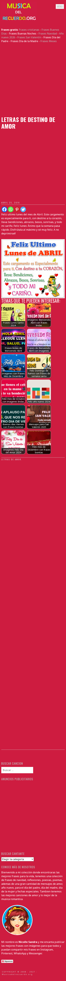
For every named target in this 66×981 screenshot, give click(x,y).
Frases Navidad (47, 33)
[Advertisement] (33, 79)
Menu (60, 6)
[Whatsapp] (10, 209)
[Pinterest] (17, 209)
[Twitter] (23, 209)
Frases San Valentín (29, 37)
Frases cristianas (29, 29)
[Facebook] (4, 209)
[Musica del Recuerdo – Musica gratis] (19, 20)
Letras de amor (11, 459)
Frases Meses (48, 41)
